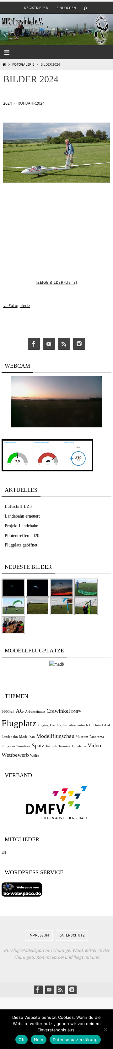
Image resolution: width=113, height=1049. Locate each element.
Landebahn (10, 737)
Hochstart (96, 725)
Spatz (38, 745)
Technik (51, 746)
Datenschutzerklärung (75, 1039)
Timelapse (79, 746)
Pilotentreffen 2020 (22, 535)
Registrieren (36, 7)
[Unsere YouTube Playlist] (49, 344)
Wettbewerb (15, 755)
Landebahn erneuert (22, 516)
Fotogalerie (23, 64)
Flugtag (43, 725)
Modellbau (27, 737)
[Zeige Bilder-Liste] (56, 282)
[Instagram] (79, 344)
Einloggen (66, 7)
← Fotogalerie (16, 305)
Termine (64, 746)
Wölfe (34, 755)
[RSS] (64, 344)
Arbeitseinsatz (35, 711)
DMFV (76, 711)
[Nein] (105, 1029)
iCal (107, 725)
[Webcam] (56, 426)
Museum (82, 737)
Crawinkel (58, 711)
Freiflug (56, 725)
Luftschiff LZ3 (18, 506)
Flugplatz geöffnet (21, 545)
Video (94, 745)
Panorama (96, 737)
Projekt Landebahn (21, 526)
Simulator (23, 746)
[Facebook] (34, 344)
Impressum (39, 935)
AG (20, 711)
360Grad (8, 711)
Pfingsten (8, 746)
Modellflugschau (55, 736)
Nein (38, 1039)
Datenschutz (72, 935)
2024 (7, 103)
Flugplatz (19, 723)
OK (21, 1039)
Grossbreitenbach (75, 725)
